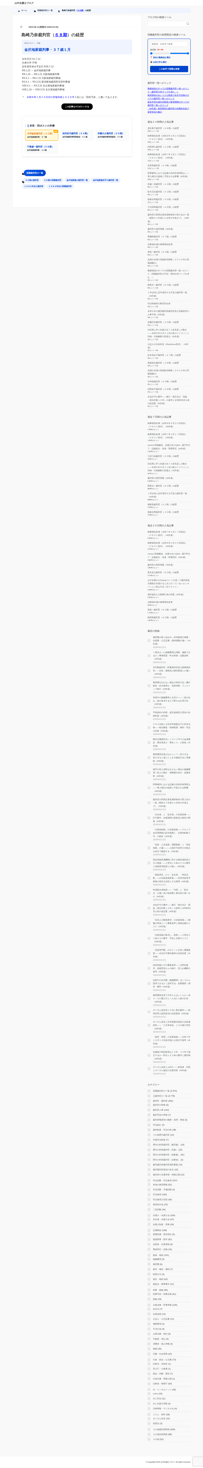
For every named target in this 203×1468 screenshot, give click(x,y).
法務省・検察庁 (160, 1383)
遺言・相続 (158, 1279)
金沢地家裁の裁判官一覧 (77, 180)
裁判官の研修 (159, 1105)
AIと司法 (157, 1398)
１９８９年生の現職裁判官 (60, 186)
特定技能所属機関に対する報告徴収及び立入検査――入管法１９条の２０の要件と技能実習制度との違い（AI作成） (171, 863)
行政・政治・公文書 (162, 1359)
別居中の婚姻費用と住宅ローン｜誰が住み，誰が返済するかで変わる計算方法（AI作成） (171, 700)
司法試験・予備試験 (162, 1189)
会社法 (156, 1309)
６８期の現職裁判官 (52, 180)
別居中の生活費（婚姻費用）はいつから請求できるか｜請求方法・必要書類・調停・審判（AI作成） (171, 983)
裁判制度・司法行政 (162, 1130)
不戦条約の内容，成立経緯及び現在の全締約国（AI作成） (171, 714)
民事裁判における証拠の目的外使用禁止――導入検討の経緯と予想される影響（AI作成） (171, 787)
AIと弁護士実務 (160, 1403)
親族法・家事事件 (161, 1284)
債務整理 (157, 1324)
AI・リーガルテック (162, 1389)
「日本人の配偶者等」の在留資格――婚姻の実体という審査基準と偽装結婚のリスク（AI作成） (171, 923)
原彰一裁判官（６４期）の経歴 (162, 252)
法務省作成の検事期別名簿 (160, 244)
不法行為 (157, 1329)
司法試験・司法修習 (162, 1180)
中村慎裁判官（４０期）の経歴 (162, 381)
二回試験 (157, 1209)
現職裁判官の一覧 (34, 173)
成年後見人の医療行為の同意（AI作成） (166, 594)
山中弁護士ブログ (24, 3)
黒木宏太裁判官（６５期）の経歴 (163, 572)
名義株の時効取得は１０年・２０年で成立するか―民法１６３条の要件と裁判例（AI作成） (171, 1055)
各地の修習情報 (160, 1184)
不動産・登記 (159, 1339)
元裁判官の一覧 (160, 1096)
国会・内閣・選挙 (161, 1373)
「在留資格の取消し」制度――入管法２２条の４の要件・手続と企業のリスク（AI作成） (171, 938)
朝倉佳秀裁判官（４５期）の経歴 (163, 199)
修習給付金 (158, 1204)
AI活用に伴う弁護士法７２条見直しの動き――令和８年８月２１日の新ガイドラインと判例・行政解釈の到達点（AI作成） (168, 333)
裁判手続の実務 (160, 1115)
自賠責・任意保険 (161, 1244)
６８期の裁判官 (32, 180)
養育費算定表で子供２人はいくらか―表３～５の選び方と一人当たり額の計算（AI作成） (171, 998)
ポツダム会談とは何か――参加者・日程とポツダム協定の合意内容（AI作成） (171, 1068)
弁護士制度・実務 (161, 1224)
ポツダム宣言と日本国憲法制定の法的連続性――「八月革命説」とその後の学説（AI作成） (171, 1025)
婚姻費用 (157, 1259)
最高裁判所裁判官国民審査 (165, 1164)
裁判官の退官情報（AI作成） (161, 229)
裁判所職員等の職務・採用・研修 (168, 1120)
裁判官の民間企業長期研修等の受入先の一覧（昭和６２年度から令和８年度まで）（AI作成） (168, 218)
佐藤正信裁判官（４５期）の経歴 (163, 322)
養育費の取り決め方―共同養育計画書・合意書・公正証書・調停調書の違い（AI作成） (171, 640)
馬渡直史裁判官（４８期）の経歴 (163, 363)
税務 (155, 1349)
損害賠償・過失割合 (162, 1234)
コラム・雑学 (159, 1414)
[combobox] (166, 23)
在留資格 (157, 1314)
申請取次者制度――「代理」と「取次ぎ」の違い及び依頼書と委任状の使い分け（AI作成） (171, 893)
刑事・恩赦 (158, 1290)
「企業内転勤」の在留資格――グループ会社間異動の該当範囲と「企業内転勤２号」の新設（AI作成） (171, 832)
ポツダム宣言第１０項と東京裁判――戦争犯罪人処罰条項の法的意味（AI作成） (171, 1012)
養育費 (156, 1264)
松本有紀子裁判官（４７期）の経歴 (164, 355)
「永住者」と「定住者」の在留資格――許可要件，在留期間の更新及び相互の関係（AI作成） (171, 817)
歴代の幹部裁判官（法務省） (166, 1160)
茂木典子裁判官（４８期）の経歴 (163, 128)
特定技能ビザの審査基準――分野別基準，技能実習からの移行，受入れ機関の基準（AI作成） (171, 968)
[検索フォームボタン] (188, 23)
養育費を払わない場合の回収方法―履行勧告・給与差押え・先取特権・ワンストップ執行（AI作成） (171, 685)
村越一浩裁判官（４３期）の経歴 (163, 184)
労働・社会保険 (160, 1354)
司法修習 (157, 1194)
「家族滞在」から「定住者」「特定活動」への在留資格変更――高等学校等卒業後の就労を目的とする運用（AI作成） (171, 878)
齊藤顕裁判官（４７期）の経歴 (162, 236)
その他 (156, 1439)
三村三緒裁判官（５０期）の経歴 (163, 456)
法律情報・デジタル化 (163, 1408)
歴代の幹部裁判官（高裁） (165, 1150)
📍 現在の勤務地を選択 (160, 57)
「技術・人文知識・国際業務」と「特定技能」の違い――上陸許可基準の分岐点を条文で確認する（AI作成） (171, 848)
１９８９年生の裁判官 (33, 186)
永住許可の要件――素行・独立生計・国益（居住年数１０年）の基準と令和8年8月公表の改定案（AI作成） (168, 400)
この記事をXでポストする (77, 106)
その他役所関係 (160, 1434)
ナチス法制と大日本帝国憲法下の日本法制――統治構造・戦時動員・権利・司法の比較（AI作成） (171, 727)
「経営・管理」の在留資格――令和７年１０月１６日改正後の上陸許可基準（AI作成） (171, 1040)
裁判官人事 (158, 1110)
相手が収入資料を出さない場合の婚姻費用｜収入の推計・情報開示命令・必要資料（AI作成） (171, 772)
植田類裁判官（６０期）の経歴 (162, 617)
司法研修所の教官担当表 (159, 303)
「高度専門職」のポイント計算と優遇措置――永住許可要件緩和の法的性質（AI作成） (171, 953)
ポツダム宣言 (159, 1418)
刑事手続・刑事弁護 (162, 1294)
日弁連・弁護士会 (161, 1219)
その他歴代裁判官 (161, 1135)
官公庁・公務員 (160, 1369)
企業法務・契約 (160, 1334)
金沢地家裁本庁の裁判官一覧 (105, 180)
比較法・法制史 (160, 1364)
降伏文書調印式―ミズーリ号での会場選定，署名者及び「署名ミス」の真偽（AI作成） (171, 742)
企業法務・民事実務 (162, 1305)
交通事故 (157, 1230)
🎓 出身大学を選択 (158, 62)
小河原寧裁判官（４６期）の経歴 (163, 207)
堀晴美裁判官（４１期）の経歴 (162, 504)
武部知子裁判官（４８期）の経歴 (163, 389)
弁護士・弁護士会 (161, 1215)
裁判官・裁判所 (160, 1101)
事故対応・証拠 (160, 1249)
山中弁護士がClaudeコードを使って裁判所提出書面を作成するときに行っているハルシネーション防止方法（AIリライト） (169, 583)
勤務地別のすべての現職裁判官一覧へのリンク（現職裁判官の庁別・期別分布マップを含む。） (168, 273)
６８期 (80, 10)
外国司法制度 (159, 1140)
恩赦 (155, 1299)
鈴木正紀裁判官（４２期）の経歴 (163, 192)
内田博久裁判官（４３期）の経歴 (163, 147)
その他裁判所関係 (161, 1429)
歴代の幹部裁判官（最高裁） (166, 1144)
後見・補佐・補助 (161, 1269)
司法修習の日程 (160, 1199)
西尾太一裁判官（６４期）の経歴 (163, 285)
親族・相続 (158, 1255)
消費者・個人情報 (161, 1344)
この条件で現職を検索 (169, 69)
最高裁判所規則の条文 (163, 1169)
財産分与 (157, 1274)
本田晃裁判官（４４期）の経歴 (162, 165)
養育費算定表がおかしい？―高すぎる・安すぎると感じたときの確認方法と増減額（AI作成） (171, 757)
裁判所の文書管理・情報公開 (166, 1174)
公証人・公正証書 (161, 1319)
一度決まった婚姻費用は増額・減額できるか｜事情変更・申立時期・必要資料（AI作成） (171, 655)
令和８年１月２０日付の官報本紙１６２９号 (50, 97)
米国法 (156, 1423)
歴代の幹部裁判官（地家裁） (166, 1154)
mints (155, 1393)
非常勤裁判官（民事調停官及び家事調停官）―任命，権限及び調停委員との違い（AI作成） (171, 670)
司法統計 (157, 1125)
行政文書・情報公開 (162, 1379)
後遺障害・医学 (160, 1239)
